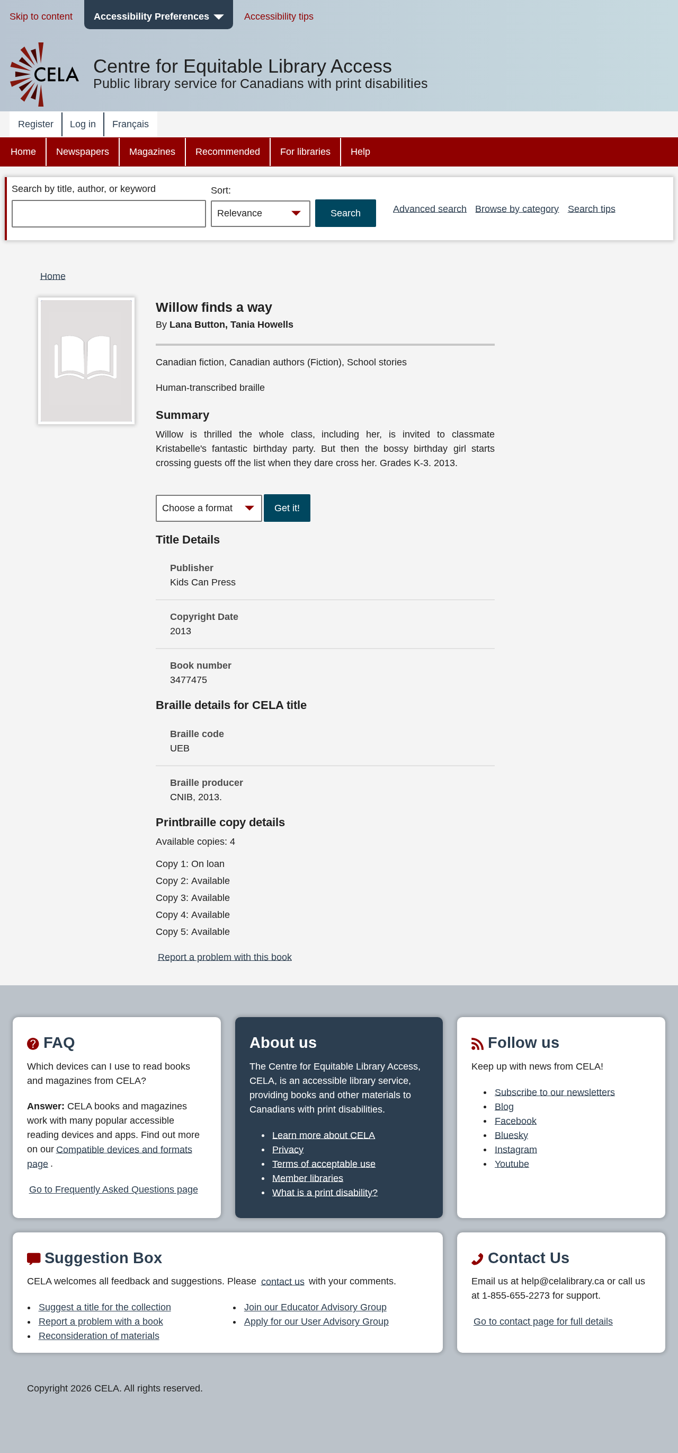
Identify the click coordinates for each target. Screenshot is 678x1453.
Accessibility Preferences (151, 16)
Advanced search (430, 208)
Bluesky (511, 1135)
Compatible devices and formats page (109, 1156)
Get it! (287, 508)
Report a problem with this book (225, 956)
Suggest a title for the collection (105, 1307)
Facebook (516, 1120)
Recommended (227, 151)
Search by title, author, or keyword (84, 188)
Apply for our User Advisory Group (316, 1321)
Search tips (591, 208)
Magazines (152, 151)
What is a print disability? (325, 1192)
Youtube (512, 1163)
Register (35, 124)
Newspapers (82, 151)
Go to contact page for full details (543, 1321)
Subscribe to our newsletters (555, 1092)
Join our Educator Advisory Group (315, 1307)
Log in (83, 124)
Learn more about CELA (323, 1135)
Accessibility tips (279, 16)
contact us (283, 1281)
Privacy (288, 1149)
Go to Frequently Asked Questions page (113, 1189)
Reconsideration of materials (99, 1336)
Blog (504, 1106)
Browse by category (517, 208)
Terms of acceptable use (324, 1163)
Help (360, 151)
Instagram (516, 1149)
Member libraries (307, 1177)
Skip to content (41, 16)
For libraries (305, 151)
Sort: (221, 190)
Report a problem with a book (101, 1321)
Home (23, 151)
